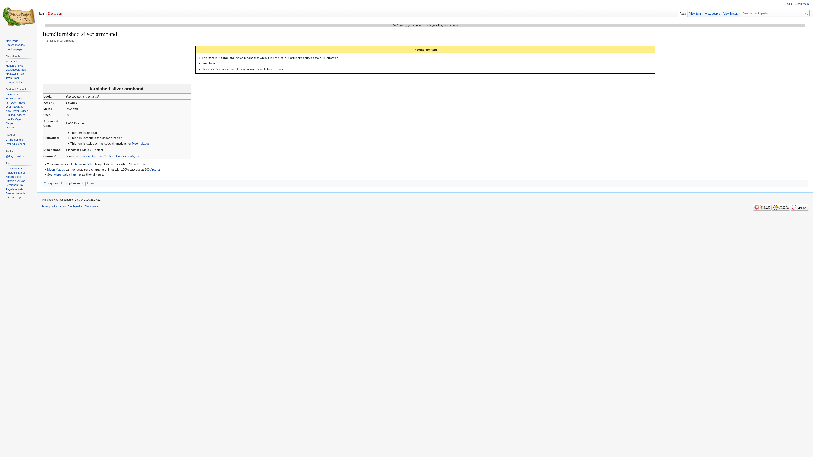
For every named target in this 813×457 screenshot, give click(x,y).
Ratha (75, 164)
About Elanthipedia (71, 206)
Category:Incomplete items (230, 69)
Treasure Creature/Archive (97, 156)
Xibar (90, 164)
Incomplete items (72, 183)
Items (90, 183)
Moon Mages (140, 143)
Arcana (155, 169)
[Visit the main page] (19, 17)
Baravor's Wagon (127, 156)
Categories (51, 183)
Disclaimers (91, 206)
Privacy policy (49, 206)
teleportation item (65, 174)
